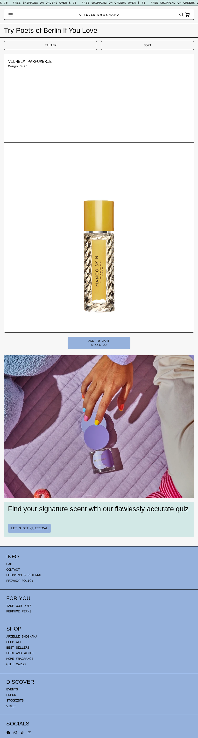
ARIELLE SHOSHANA (21, 636)
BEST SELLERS (17, 647)
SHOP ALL (14, 642)
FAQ (9, 564)
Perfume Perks (18, 611)
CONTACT (13, 569)
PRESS (11, 695)
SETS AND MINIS (19, 653)
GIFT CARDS (16, 664)
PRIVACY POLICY (19, 580)
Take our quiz (18, 606)
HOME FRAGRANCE (19, 658)
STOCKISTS (15, 700)
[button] (181, 14)
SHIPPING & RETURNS (23, 575)
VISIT (11, 706)
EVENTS (12, 689)
